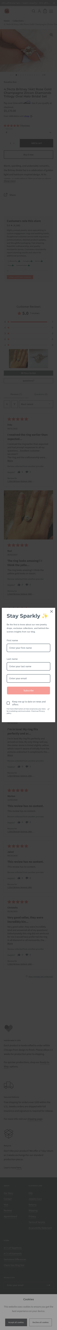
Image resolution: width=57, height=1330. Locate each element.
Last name (12, 658)
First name (12, 640)
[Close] (51, 611)
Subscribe (29, 690)
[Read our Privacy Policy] (48, 709)
